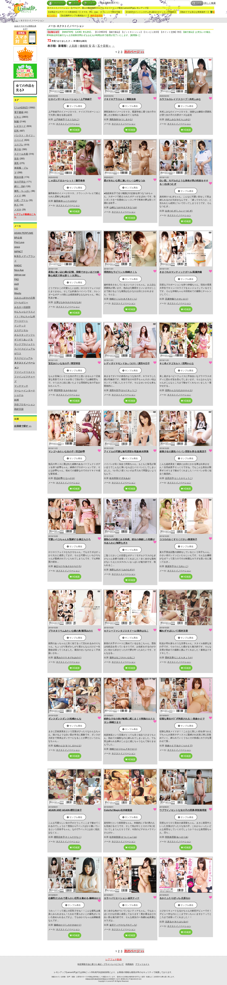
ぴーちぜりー (21, 302)
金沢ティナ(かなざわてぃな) (123, 924)
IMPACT (18, 251)
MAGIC (18, 265)
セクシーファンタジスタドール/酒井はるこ (126, 630)
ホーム (14, 20)
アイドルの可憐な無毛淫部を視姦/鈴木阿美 (126, 451)
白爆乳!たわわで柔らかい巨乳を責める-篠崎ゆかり (74, 898)
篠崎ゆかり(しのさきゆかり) (67, 924)
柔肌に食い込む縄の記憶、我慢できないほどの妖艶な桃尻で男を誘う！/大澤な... (73, 273)
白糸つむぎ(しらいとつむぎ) (179, 210)
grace (17, 246)
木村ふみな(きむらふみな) (177, 119)
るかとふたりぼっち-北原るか (175, 898)
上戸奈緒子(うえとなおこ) (66, 119)
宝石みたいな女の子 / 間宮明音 (64, 363)
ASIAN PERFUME (23, 232)
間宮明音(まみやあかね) (65, 390)
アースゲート (21, 321)
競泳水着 (18, 177)
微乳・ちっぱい (22, 190)
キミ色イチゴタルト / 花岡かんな (177, 363)
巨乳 (16, 130)
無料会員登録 (96, 15)
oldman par (19, 274)
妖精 (16, 399)
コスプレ (18, 144)
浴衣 (16, 158)
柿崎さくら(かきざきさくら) (123, 298)
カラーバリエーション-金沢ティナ (121, 898)
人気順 (73, 46)
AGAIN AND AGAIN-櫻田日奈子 (65, 810)
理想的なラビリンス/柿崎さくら (120, 272)
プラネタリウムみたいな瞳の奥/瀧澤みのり (70, 630)
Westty (17, 293)
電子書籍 (18, 112)
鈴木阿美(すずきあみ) (119, 478)
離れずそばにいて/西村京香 (174, 630)
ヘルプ (92, 3)
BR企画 (18, 237)
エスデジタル (21, 330)
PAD (16, 279)
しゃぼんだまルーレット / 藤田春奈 (66, 180)
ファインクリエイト (24, 371)
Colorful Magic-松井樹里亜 (118, 810)
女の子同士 (20, 181)
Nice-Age (19, 270)
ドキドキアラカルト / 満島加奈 (120, 99)
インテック (20, 325)
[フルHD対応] (21, 107)
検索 (200, 3)
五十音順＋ (104, 46)
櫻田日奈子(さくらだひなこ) (67, 836)
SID (16, 288)
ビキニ (17, 116)
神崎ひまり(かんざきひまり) (123, 748)
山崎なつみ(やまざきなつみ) (123, 207)
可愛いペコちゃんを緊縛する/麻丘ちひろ (69, 539)
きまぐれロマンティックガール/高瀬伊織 (181, 272)
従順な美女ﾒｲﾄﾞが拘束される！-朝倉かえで (182, 718)
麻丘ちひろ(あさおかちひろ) (67, 566)
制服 (16, 121)
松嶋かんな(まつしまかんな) (67, 745)
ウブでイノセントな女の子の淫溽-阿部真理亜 (183, 810)
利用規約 (130, 964)
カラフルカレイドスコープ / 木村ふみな (180, 99)
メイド (17, 195)
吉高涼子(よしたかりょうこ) (179, 478)
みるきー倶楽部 (22, 307)
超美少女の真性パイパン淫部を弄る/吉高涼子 (183, 451)
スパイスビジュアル (24, 348)
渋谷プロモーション (24, 404)
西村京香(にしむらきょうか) (179, 657)
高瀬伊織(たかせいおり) (176, 298)
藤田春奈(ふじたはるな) (65, 200)
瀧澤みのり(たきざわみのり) (67, 657)
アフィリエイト (142, 964)
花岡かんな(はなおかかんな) (179, 390)
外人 (16, 204)
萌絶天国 (18, 409)
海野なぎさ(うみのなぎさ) (122, 569)
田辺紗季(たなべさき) (64, 478)
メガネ (17, 209)
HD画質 (76, 129)
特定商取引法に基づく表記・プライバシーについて (101, 964)
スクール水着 (21, 153)
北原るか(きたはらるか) (176, 921)
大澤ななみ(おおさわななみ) (67, 302)
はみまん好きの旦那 (24, 297)
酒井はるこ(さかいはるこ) (122, 657)
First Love (19, 242)
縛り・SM (19, 186)
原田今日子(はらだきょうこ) (123, 390)
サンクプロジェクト (24, 344)
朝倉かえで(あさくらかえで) (179, 745)
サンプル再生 (75, 106)
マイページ (59, 3)
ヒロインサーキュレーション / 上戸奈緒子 (70, 99)
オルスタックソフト (24, 334)
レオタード (20, 126)
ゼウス (17, 353)
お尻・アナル (21, 200)
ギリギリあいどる (23, 339)
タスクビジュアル (23, 358)
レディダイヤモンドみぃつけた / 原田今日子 (127, 363)
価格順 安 (85, 46)
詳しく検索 (210, 2)
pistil (16, 283)
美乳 (16, 163)
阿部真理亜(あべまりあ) (176, 836)
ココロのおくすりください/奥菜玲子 (178, 539)
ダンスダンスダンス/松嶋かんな (64, 718)
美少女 (17, 149)
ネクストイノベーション (68, 123)
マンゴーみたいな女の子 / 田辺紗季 (66, 451)
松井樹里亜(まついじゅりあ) (123, 836)
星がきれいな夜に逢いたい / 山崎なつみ (124, 180)
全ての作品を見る (25, 87)
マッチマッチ (21, 385)
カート (77, 3)
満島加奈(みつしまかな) (121, 119)
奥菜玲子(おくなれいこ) (176, 566)
